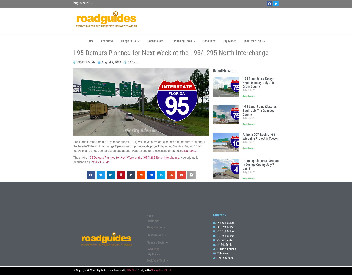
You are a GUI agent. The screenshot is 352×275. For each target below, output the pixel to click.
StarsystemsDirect (161, 270)
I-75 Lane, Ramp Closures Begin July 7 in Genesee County (260, 110)
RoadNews (107, 41)
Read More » (249, 96)
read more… (189, 150)
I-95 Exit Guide (100, 162)
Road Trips (209, 41)
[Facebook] (269, 3)
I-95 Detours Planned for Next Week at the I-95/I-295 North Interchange (133, 157)
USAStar (131, 270)
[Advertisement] (211, 21)
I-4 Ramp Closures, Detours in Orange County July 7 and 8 (261, 165)
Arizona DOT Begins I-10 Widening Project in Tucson (260, 137)
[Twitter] (276, 3)
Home (90, 41)
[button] (91, 175)
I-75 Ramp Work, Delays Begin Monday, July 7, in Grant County (259, 82)
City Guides (229, 41)
